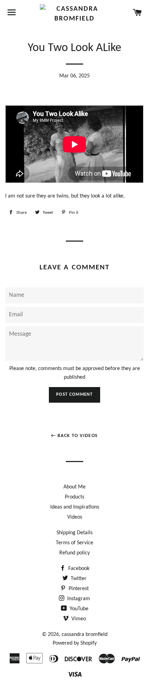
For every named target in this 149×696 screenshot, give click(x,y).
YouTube (78, 609)
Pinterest (78, 589)
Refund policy (74, 553)
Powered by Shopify (75, 643)
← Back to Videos (74, 435)
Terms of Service (74, 543)
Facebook (78, 568)
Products (74, 497)
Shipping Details (74, 533)
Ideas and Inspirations (74, 507)
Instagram (78, 599)
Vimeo (78, 619)
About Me (74, 487)
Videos (74, 517)
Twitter (78, 578)
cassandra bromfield (84, 634)
